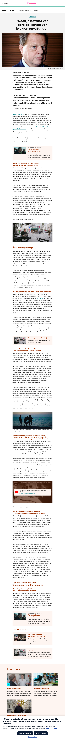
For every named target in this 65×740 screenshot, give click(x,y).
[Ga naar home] (32, 3)
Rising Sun (40, 298)
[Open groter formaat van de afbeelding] (32, 232)
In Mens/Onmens (18, 114)
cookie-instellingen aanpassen (27, 493)
